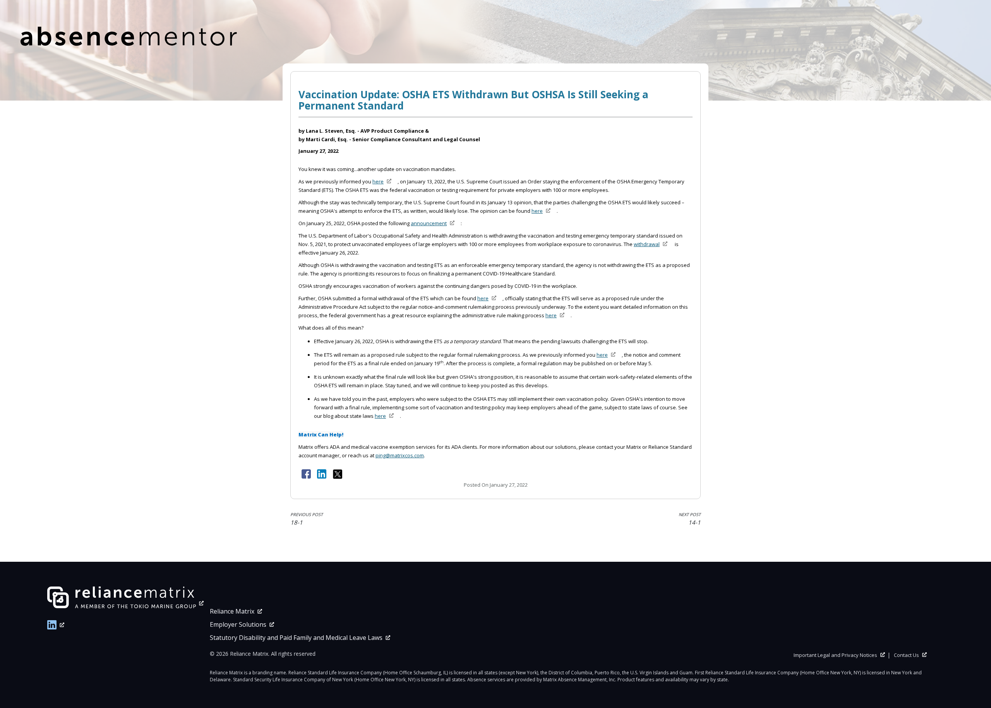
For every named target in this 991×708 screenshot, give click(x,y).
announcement (429, 223)
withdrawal (647, 244)
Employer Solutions (238, 624)
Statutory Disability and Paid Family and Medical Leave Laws (296, 637)
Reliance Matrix (232, 611)
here (378, 181)
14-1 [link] (690, 519)
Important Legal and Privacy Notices (835, 655)
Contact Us (906, 655)
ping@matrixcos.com (399, 455)
